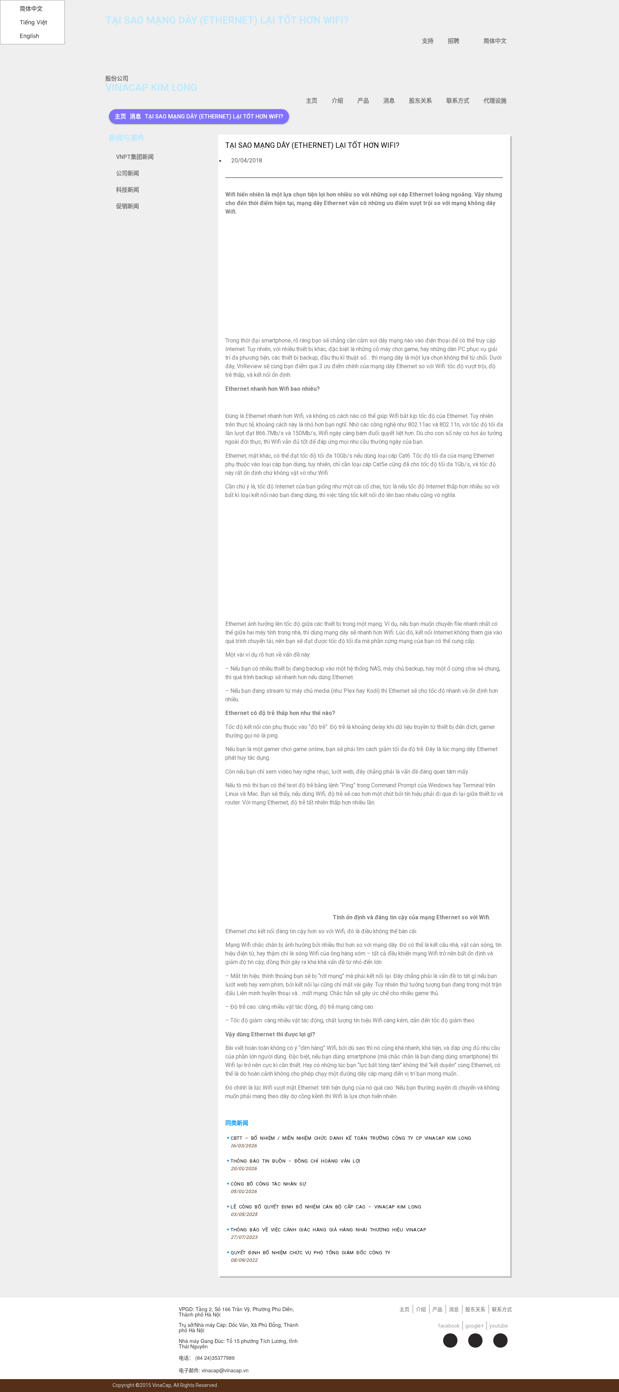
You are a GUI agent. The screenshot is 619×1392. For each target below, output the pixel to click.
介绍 (337, 100)
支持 (427, 41)
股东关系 (420, 100)
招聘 (453, 41)
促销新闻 (127, 206)
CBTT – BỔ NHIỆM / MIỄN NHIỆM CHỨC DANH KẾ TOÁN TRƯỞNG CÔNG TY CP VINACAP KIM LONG (351, 1138)
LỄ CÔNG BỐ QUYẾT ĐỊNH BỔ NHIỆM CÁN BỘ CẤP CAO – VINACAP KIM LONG (326, 1207)
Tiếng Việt (32, 22)
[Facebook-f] (450, 1340)
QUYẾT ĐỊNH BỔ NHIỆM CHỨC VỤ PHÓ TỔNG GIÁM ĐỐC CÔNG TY (310, 1252)
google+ (474, 1326)
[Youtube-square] (500, 1340)
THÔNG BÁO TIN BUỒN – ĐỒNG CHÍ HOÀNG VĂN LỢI (295, 1161)
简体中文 (30, 8)
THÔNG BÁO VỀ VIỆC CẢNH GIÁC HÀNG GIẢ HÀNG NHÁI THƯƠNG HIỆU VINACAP (328, 1229)
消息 (389, 100)
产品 (363, 100)
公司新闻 (127, 173)
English (28, 35)
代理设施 (495, 100)
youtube (498, 1326)
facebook (449, 1326)
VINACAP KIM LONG (151, 87)
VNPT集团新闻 (135, 157)
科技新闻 (127, 189)
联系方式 (457, 100)
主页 (311, 100)
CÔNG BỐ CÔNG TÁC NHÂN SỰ (268, 1184)
